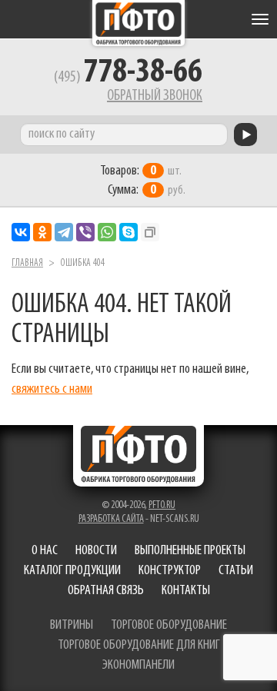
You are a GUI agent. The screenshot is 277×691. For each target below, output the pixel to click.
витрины (71, 626)
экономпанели (138, 666)
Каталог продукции (72, 571)
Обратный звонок (154, 96)
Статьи (236, 571)
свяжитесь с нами (52, 390)
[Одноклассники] (42, 232)
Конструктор (169, 571)
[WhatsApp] (107, 232)
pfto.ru (162, 505)
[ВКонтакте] (21, 232)
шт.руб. (142, 181)
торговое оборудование (169, 626)
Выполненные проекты (190, 551)
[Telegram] (64, 232)
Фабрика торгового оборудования (138, 23)
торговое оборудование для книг (139, 646)
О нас (45, 551)
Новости (96, 551)
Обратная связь (106, 591)
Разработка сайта (111, 519)
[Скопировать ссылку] (150, 232)
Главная (27, 263)
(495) (128, 77)
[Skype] (128, 232)
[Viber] (85, 232)
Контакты (186, 591)
